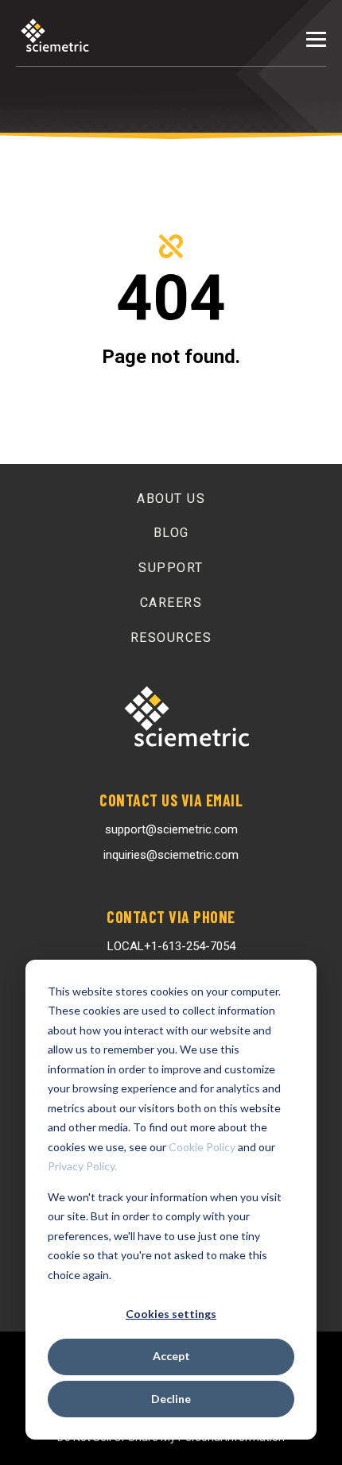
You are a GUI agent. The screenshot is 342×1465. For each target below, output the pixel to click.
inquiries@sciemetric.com (171, 855)
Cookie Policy (202, 1147)
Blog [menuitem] (171, 532)
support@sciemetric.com (171, 829)
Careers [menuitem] (171, 602)
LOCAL (171, 946)
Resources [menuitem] (171, 637)
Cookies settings (171, 1313)
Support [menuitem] (171, 567)
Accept (171, 1356)
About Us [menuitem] (171, 498)
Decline (171, 1398)
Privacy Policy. (82, 1166)
